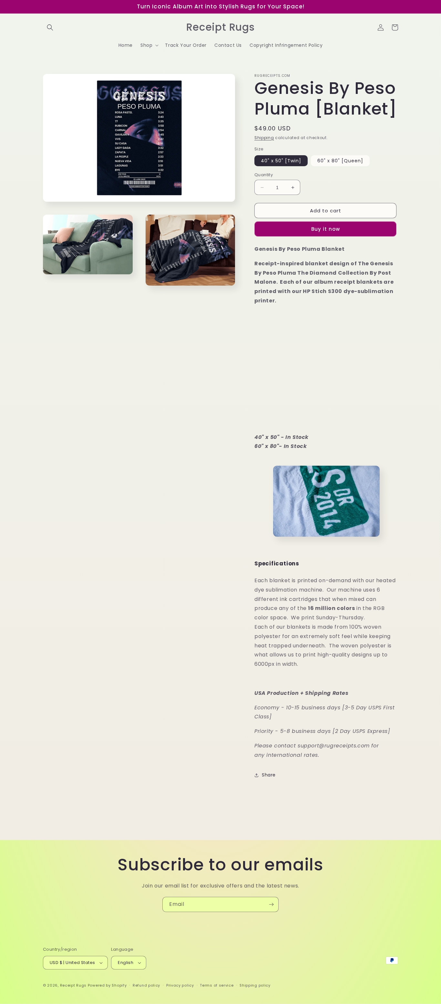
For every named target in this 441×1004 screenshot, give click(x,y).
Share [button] (269, 775)
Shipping (264, 137)
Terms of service (216, 985)
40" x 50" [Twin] (281, 160)
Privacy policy (180, 985)
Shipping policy (255, 985)
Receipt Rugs (73, 985)
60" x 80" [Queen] (340, 160)
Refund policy (146, 985)
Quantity (263, 175)
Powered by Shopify (107, 985)
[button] (50, 27)
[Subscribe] (271, 904)
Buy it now (325, 229)
